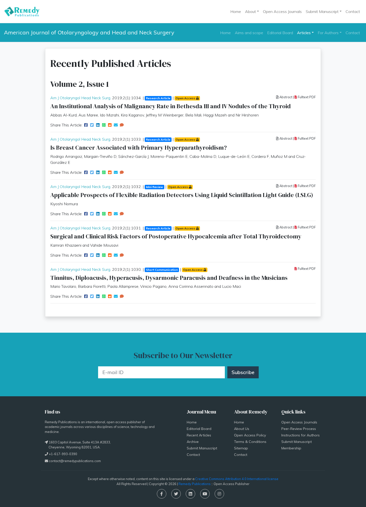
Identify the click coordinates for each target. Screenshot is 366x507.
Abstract (285, 97)
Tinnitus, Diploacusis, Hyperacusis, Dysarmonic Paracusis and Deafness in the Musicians (169, 278)
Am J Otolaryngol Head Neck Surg (80, 97)
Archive (193, 441)
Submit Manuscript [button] (322, 11)
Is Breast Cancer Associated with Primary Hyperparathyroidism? (138, 147)
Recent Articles (199, 435)
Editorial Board (280, 32)
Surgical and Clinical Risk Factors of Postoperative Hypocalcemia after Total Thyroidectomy (175, 236)
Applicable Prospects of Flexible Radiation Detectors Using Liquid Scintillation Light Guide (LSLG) (181, 195)
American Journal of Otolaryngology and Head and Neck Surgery (89, 32)
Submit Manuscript (202, 448)
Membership (291, 448)
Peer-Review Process (298, 428)
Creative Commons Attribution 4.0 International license (236, 479)
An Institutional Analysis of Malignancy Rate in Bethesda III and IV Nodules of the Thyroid (170, 106)
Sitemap (241, 448)
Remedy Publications (195, 484)
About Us (241, 428)
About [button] (250, 11)
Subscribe (243, 372)
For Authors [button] (328, 32)
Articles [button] (304, 32)
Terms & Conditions (250, 441)
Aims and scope (249, 32)
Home (235, 11)
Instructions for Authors (300, 435)
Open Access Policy (250, 435)
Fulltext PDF (306, 97)
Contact (353, 11)
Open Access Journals (282, 11)
